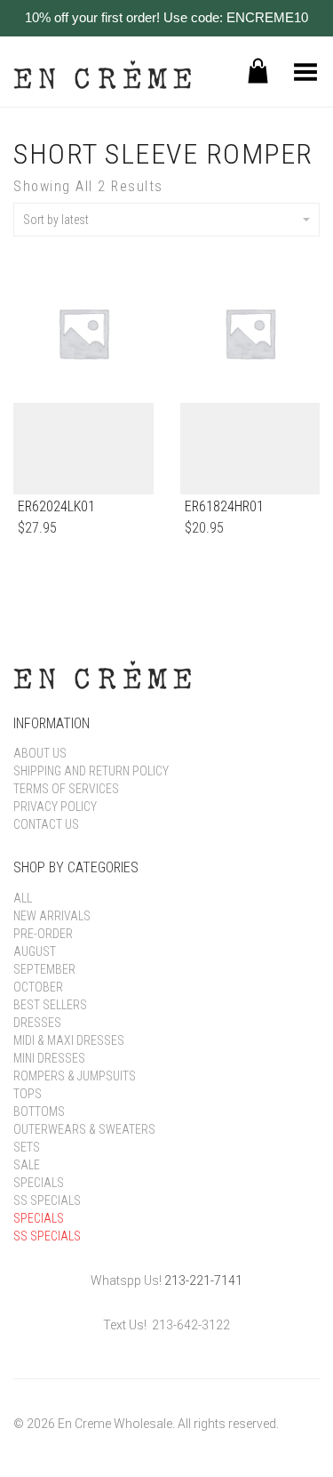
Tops (27, 1094)
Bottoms (39, 1111)
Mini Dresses (49, 1058)
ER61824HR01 (224, 506)
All (22, 898)
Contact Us (46, 824)
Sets (26, 1147)
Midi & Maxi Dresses (68, 1040)
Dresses (37, 1022)
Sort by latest (56, 220)
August (34, 951)
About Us (40, 753)
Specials (38, 1183)
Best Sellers (50, 1005)
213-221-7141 (203, 1280)
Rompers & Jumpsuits (74, 1076)
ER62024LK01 (56, 506)
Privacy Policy (55, 806)
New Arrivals (52, 916)
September (44, 969)
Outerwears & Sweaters (84, 1129)
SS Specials (47, 1200)
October (38, 987)
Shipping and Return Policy (91, 771)
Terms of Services (66, 789)
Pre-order (43, 934)
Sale (26, 1165)
